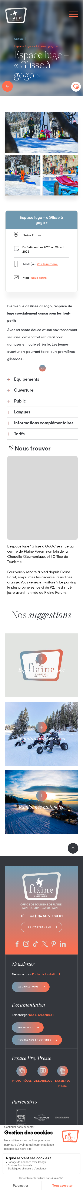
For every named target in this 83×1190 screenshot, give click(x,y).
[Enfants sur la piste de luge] (22, 175)
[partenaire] (21, 1117)
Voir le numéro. (47, 264)
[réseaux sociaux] (17, 944)
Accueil (19, 38)
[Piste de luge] (60, 175)
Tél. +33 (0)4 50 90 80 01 (41, 916)
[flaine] (16, 15)
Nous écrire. (39, 277)
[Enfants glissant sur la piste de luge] (41, 132)
